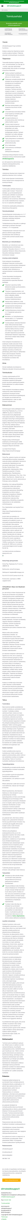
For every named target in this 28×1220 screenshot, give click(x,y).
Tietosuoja (4, 1217)
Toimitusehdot (5, 1203)
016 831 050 (7, 1200)
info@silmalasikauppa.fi (8, 1197)
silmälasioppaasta (8, 159)
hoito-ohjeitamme (18, 916)
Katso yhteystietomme (11, 1180)
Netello (4, 1219)
